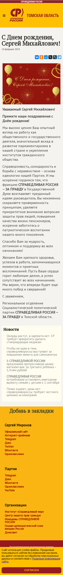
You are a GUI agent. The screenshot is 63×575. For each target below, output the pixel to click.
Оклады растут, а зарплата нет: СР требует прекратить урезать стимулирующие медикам (28, 339)
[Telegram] (59, 57)
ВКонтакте (11, 450)
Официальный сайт (16, 431)
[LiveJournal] (55, 57)
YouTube (10, 490)
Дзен (8, 442)
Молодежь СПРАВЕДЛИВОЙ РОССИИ (22, 520)
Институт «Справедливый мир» (24, 511)
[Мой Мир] (46, 57)
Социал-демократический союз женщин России (24, 527)
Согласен (31, 570)
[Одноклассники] (41, 57)
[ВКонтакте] (37, 57)
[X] (50, 57)
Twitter (9, 446)
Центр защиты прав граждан (23, 515)
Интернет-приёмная (17, 435)
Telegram (10, 439)
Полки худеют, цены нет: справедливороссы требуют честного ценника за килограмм (30, 392)
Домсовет (11, 532)
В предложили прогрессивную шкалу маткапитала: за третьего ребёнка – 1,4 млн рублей (29, 365)
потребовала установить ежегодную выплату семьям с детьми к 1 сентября (31, 379)
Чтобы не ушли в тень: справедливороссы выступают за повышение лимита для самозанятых (30, 351)
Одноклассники (14, 454)
